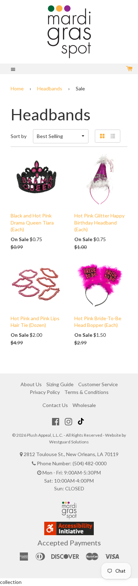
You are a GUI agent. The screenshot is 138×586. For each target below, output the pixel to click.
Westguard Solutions (69, 441)
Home (17, 88)
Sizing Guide (60, 384)
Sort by (19, 136)
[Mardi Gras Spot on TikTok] (82, 421)
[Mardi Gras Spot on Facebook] (55, 421)
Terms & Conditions (86, 392)
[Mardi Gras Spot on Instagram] (68, 421)
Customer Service (98, 384)
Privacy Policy (45, 392)
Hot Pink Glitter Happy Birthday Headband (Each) (99, 222)
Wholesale (84, 405)
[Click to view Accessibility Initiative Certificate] (69, 533)
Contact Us (55, 405)
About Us (31, 384)
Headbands (49, 88)
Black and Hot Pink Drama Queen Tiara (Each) (32, 222)
